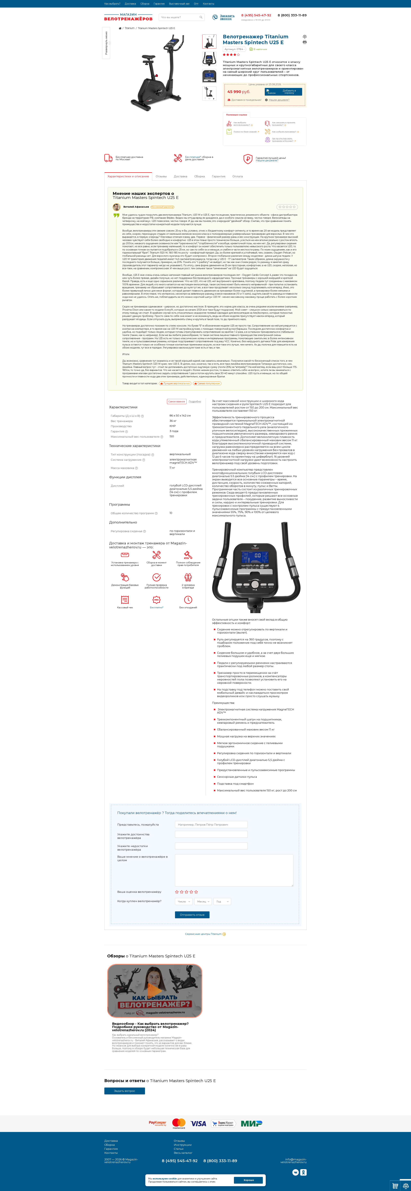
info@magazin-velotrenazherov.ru (293, 1161)
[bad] (177, 892)
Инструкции (183, 1144)
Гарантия (159, 3)
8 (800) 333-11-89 (292, 15)
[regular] (186, 892)
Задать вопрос (124, 1090)
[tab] (128, 176)
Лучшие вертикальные (176, 383)
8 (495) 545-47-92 (256, 15)
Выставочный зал (179, 3)
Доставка (130, 3)
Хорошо (249, 1180)
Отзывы (179, 1140)
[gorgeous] (196, 892)
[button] (184, 901)
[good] (191, 892)
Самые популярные (208, 383)
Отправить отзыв (192, 914)
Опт (196, 3)
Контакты (208, 3)
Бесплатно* (156, 607)
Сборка (144, 3)
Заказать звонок (227, 17)
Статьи (179, 1148)
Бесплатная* (193, 157)
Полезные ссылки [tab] (236, 115)
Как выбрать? (112, 3)
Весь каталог (183, 1152)
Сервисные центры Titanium (203, 933)
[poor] (182, 892)
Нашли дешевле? (279, 100)
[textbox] (210, 295)
